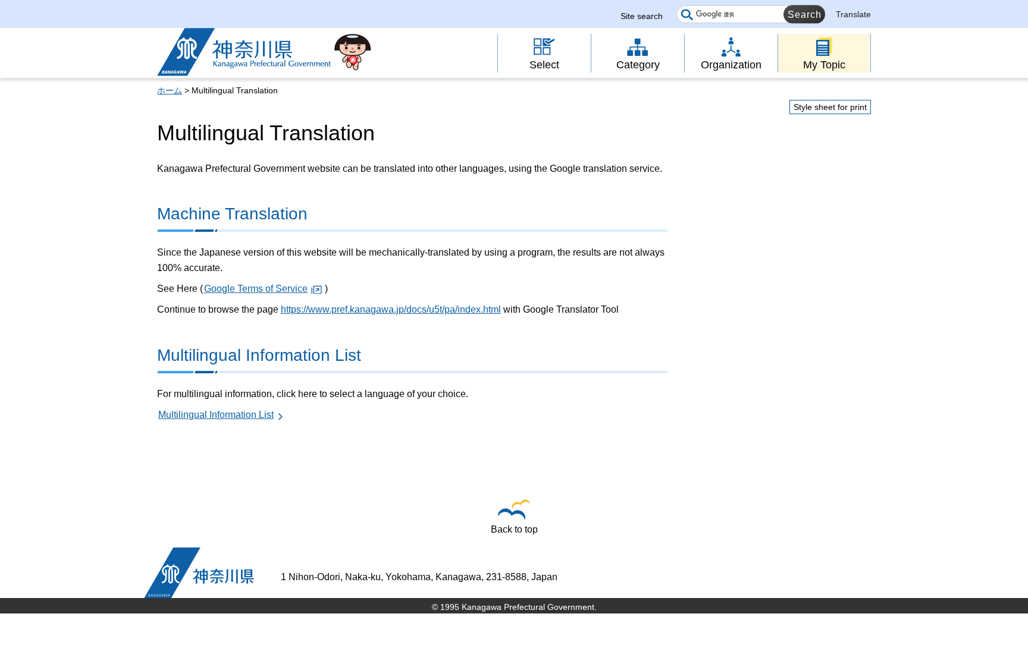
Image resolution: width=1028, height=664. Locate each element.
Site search (641, 16)
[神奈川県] (199, 572)
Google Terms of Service (256, 289)
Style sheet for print (830, 107)
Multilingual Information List (216, 415)
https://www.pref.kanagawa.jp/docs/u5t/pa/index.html (391, 309)
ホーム (169, 90)
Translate (853, 14)
